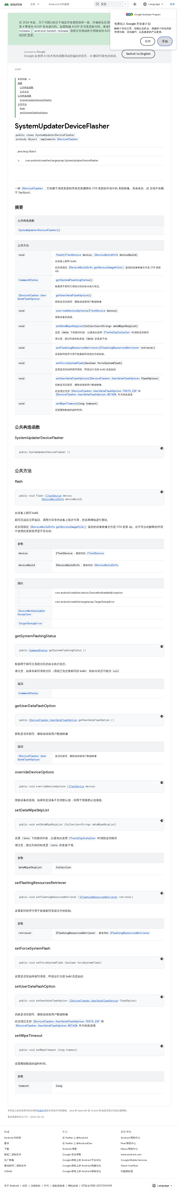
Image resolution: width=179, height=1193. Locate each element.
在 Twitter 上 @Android (75, 1137)
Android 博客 (69, 1148)
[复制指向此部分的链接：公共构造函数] (43, 427)
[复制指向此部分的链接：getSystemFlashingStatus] (59, 636)
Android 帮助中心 (130, 1137)
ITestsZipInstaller (117, 332)
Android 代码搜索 (59, 4)
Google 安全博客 (71, 1154)
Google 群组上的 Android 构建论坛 (81, 1165)
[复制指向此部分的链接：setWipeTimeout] (45, 1036)
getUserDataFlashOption (72, 295)
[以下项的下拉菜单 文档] (40, 4)
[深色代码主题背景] (162, 448)
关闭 (148, 41)
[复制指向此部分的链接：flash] (26, 482)
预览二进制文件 (12, 1154)
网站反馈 (73, 1185)
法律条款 (36, 1185)
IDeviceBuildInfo (106, 255)
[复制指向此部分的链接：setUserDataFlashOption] (58, 987)
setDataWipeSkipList (70, 326)
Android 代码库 (12, 1137)
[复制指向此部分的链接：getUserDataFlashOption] (59, 706)
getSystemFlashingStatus (73, 280)
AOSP (18, 69)
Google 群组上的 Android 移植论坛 (81, 1171)
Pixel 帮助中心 (128, 1143)
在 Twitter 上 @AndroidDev (77, 1143)
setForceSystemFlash (70, 363)
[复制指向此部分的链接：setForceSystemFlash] (53, 949)
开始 (165, 41)
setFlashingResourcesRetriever (77, 347)
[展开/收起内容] (29, 79)
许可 (46, 1185)
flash (59, 255)
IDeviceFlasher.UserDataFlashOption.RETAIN (86, 394)
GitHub (8, 1171)
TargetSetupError (30, 623)
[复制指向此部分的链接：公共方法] (35, 471)
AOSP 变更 (26, 35)
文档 (32, 4)
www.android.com (131, 1154)
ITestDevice (73, 255)
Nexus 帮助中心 (129, 1148)
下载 (6, 1148)
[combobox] (111, 4)
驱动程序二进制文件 (15, 1165)
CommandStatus (28, 280)
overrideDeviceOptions (71, 310)
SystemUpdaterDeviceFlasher (38, 230)
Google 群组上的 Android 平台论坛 (81, 1160)
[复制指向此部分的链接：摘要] (26, 208)
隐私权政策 (58, 1185)
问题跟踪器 (127, 1171)
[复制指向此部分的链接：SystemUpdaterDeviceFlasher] (67, 438)
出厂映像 (9, 1160)
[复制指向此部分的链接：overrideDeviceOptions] (57, 772)
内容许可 (41, 1110)
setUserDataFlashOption (72, 378)
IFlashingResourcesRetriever (119, 347)
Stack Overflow (129, 1165)
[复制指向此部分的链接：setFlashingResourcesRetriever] (69, 883)
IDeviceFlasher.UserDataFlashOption (32, 297)
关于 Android (11, 1185)
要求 (6, 1143)
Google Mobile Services (134, 1160)
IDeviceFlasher (67, 139)
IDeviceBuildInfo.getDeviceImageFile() (96, 267)
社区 (24, 1185)
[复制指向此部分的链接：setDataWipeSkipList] (52, 810)
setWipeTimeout (66, 403)
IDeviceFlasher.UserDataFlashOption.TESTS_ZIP (104, 391)
